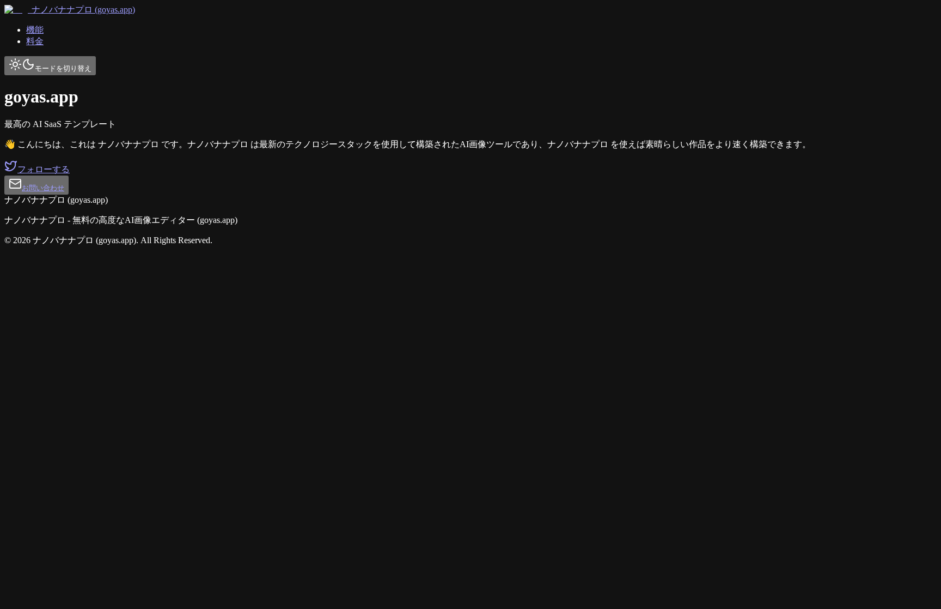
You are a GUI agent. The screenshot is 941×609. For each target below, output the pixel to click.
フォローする (43, 169)
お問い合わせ (43, 188)
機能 (35, 29)
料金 (35, 41)
